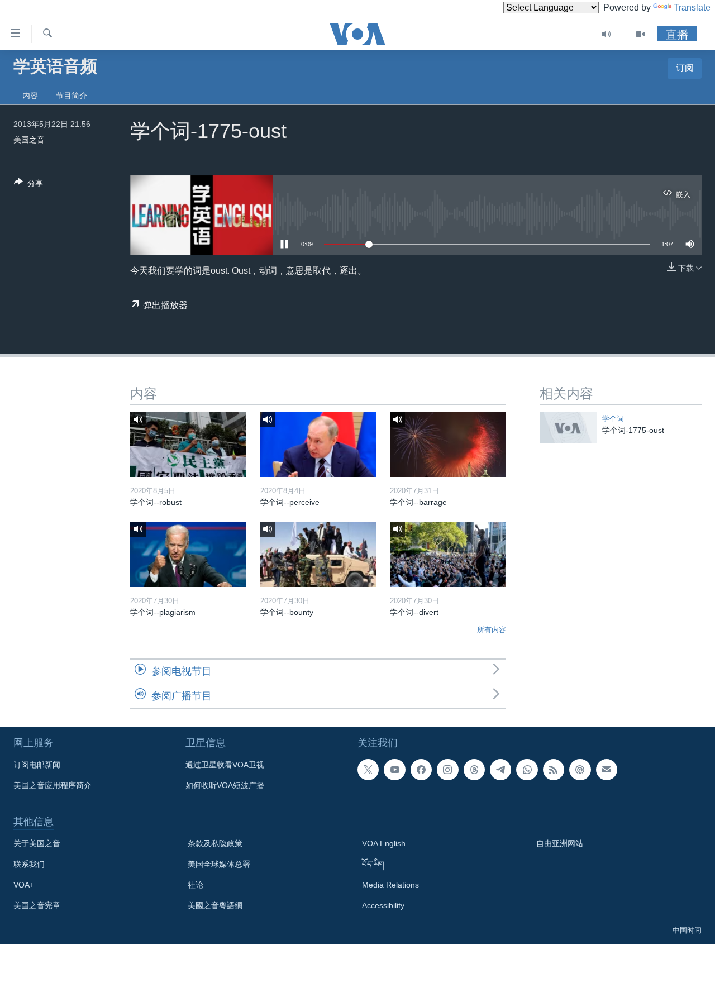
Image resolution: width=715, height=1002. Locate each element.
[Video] (640, 34)
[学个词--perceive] (318, 444)
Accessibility (383, 905)
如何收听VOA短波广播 (224, 785)
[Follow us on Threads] (474, 769)
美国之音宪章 (36, 905)
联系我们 (29, 864)
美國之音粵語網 (215, 905)
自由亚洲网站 (559, 843)
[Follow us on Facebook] (421, 769)
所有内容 (491, 630)
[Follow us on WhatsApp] (526, 769)
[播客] (579, 769)
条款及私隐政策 (215, 843)
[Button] (28, 185)
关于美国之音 (36, 843)
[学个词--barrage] (448, 444)
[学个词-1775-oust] (568, 427)
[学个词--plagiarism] (188, 554)
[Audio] (606, 34)
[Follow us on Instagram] (447, 769)
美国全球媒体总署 (219, 864)
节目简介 (71, 95)
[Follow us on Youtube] (394, 769)
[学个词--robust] (188, 444)
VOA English (384, 843)
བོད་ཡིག (373, 864)
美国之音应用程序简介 (52, 785)
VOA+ (23, 884)
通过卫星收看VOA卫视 (224, 764)
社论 (195, 884)
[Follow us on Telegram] (500, 769)
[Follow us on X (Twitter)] (368, 769)
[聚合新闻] (553, 769)
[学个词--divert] (448, 554)
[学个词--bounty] (318, 554)
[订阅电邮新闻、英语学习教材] (606, 769)
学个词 (613, 418)
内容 (30, 95)
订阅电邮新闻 (36, 764)
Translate (692, 7)
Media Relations (390, 884)
